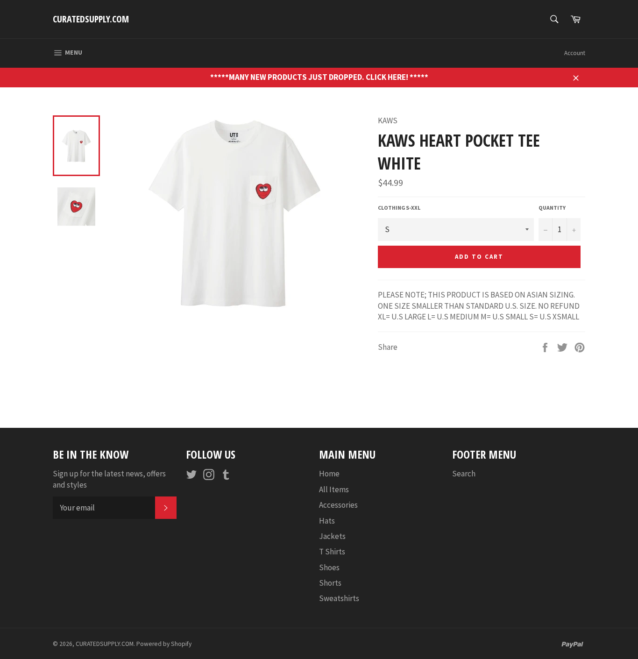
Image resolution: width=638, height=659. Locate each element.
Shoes (329, 567)
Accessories (338, 505)
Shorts (330, 583)
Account (574, 53)
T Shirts (332, 551)
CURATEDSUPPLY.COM (91, 19)
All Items (334, 489)
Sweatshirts (339, 598)
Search (463, 473)
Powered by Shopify (163, 644)
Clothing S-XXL (399, 207)
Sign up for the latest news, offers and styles (109, 478)
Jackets (332, 536)
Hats (327, 521)
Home (329, 473)
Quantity (552, 207)
